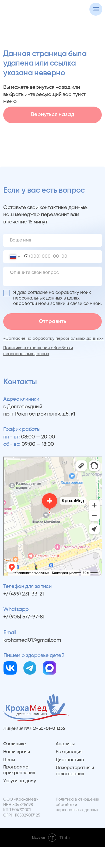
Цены (9, 760)
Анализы (65, 744)
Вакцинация (69, 752)
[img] (10, 668)
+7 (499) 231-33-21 (23, 594)
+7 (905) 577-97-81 (23, 617)
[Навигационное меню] (96, 9)
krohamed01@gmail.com (32, 640)
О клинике (14, 744)
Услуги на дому (19, 781)
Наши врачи (16, 752)
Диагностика (70, 760)
